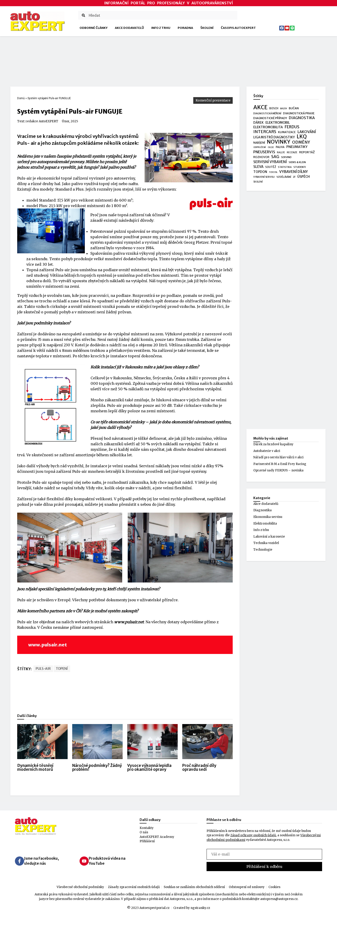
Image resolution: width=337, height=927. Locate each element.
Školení (206, 28)
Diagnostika (262, 510)
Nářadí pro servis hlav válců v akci (278, 457)
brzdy (283, 108)
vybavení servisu (264, 176)
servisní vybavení (270, 162)
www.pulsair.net (47, 645)
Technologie (262, 550)
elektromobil (277, 122)
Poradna (185, 28)
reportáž (307, 152)
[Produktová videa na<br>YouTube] (84, 861)
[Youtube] (287, 28)
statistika (285, 167)
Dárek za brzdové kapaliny (273, 444)
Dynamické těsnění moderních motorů (35, 767)
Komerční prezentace (213, 100)
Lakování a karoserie (269, 537)
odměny (301, 142)
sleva (258, 166)
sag (275, 157)
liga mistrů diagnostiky (274, 137)
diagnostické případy (270, 118)
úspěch (303, 177)
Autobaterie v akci (266, 451)
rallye (281, 152)
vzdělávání (283, 176)
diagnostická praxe (299, 113)
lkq (302, 136)
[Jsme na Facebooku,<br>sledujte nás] (19, 861)
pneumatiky (296, 147)
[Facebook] (281, 28)
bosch (273, 108)
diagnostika (302, 118)
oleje (271, 147)
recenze (292, 152)
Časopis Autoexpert (238, 28)
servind (286, 157)
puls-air (43, 669)
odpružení (259, 147)
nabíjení (259, 142)
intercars (264, 132)
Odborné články (94, 28)
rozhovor (261, 157)
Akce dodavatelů (129, 28)
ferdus (292, 127)
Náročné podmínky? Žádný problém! (97, 767)
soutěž (270, 167)
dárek (258, 123)
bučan (294, 108)
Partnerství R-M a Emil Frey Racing (279, 464)
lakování (307, 132)
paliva (280, 147)
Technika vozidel (266, 543)
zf (294, 176)
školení (258, 181)
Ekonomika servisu (267, 517)
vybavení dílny (293, 172)
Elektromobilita (265, 523)
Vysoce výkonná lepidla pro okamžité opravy (149, 767)
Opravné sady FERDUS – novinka (278, 470)
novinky (278, 142)
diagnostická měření (267, 113)
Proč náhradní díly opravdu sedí (199, 767)
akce (260, 107)
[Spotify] (292, 28)
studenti (299, 167)
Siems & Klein (297, 162)
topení (62, 669)
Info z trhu (160, 28)
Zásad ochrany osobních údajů (253, 835)
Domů (21, 98)
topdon (260, 172)
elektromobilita (268, 127)
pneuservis (264, 152)
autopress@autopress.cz (279, 899)
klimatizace (287, 132)
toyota (273, 172)
